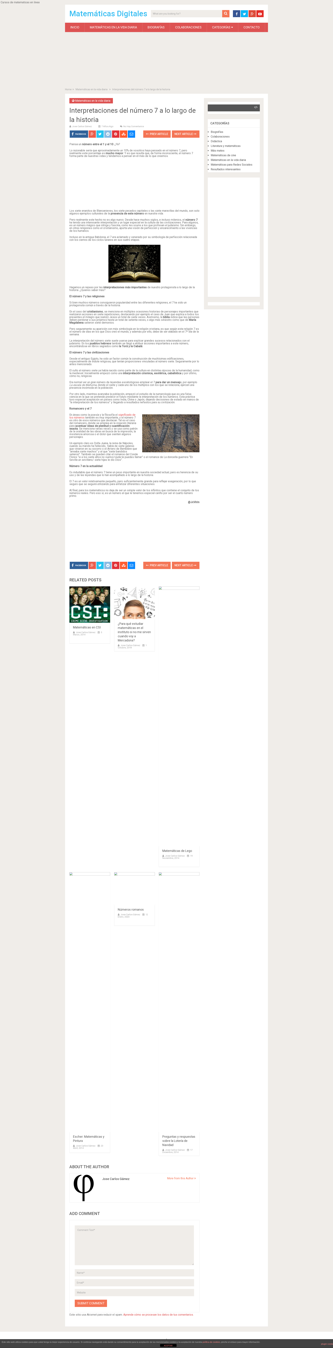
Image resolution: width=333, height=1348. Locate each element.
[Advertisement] (166, 60)
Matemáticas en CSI (87, 627)
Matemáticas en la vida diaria (113, 27)
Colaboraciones (188, 27)
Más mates (217, 150)
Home (68, 89)
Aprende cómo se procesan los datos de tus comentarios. (158, 1314)
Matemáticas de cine (223, 155)
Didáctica (216, 141)
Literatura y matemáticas (226, 146)
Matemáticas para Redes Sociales (231, 164)
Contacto (252, 27)
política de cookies (211, 1342)
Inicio (74, 27)
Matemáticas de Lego (177, 851)
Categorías (221, 27)
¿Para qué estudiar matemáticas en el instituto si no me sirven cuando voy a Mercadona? (134, 632)
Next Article (184, 134)
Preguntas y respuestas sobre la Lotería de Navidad (178, 1141)
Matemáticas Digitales (108, 13)
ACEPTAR (168, 1346)
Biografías (156, 27)
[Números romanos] (134, 888)
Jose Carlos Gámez (82, 126)
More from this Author (180, 1178)
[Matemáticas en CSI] (89, 604)
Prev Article (158, 134)
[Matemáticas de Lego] (179, 716)
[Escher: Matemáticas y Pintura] (89, 1002)
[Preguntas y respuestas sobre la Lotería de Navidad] (179, 1002)
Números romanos (131, 909)
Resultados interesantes (226, 169)
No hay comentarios (133, 126)
